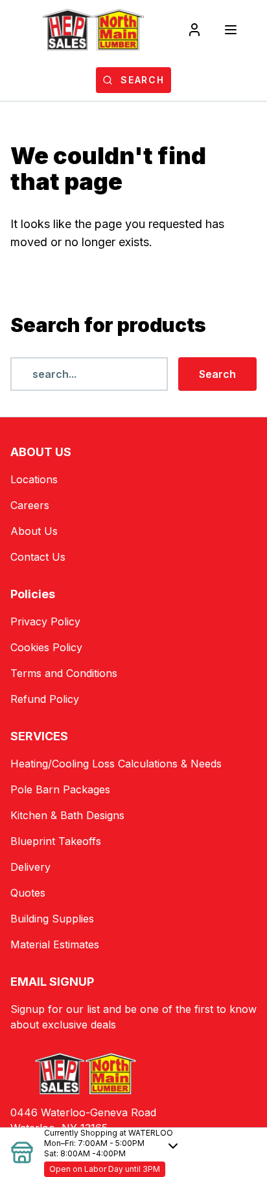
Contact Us (37, 556)
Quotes (27, 892)
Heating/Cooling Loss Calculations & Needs (116, 763)
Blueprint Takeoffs (55, 841)
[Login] (194, 29)
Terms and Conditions (63, 673)
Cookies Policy (46, 647)
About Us (34, 531)
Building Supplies (52, 918)
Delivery (30, 866)
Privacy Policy (45, 621)
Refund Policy (44, 699)
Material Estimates (54, 944)
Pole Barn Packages (60, 789)
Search (217, 374)
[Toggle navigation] (230, 29)
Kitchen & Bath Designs (67, 815)
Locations (34, 479)
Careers (29, 505)
